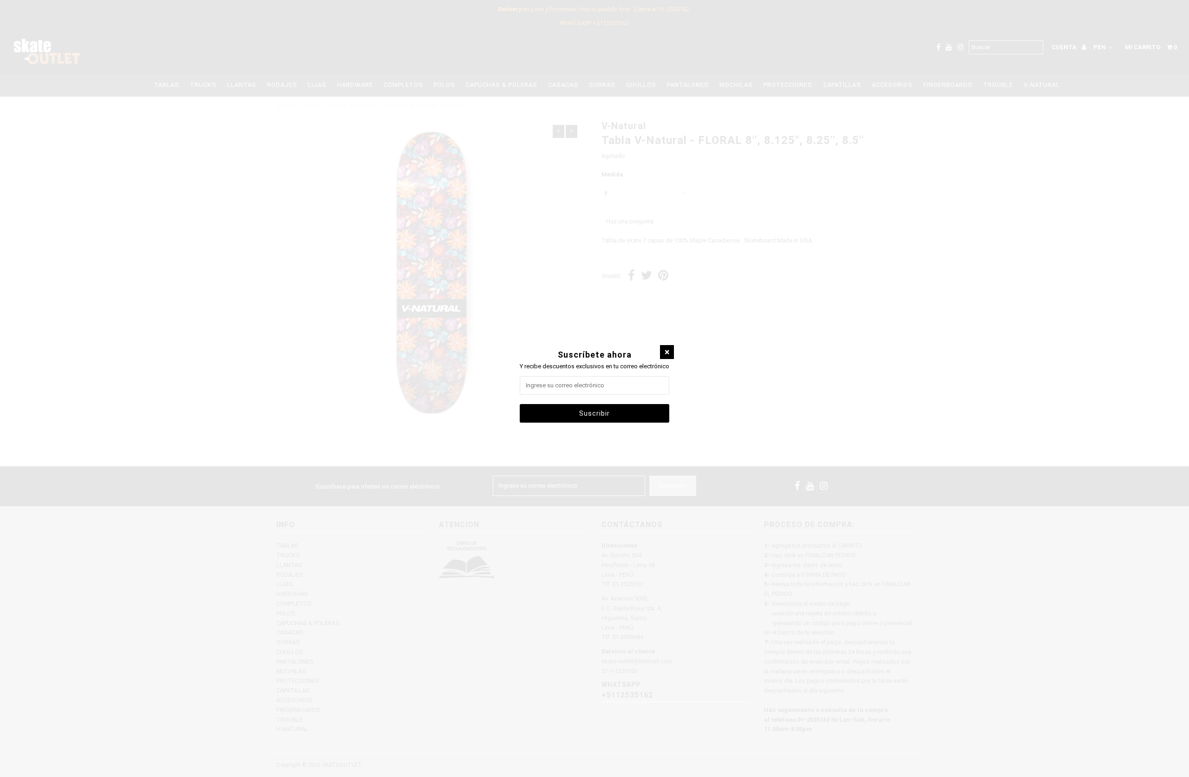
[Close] (667, 352)
